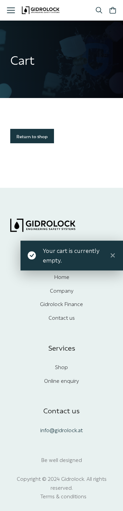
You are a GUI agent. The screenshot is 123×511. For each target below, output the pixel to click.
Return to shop (32, 136)
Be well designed (61, 459)
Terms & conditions (63, 496)
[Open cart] (112, 10)
